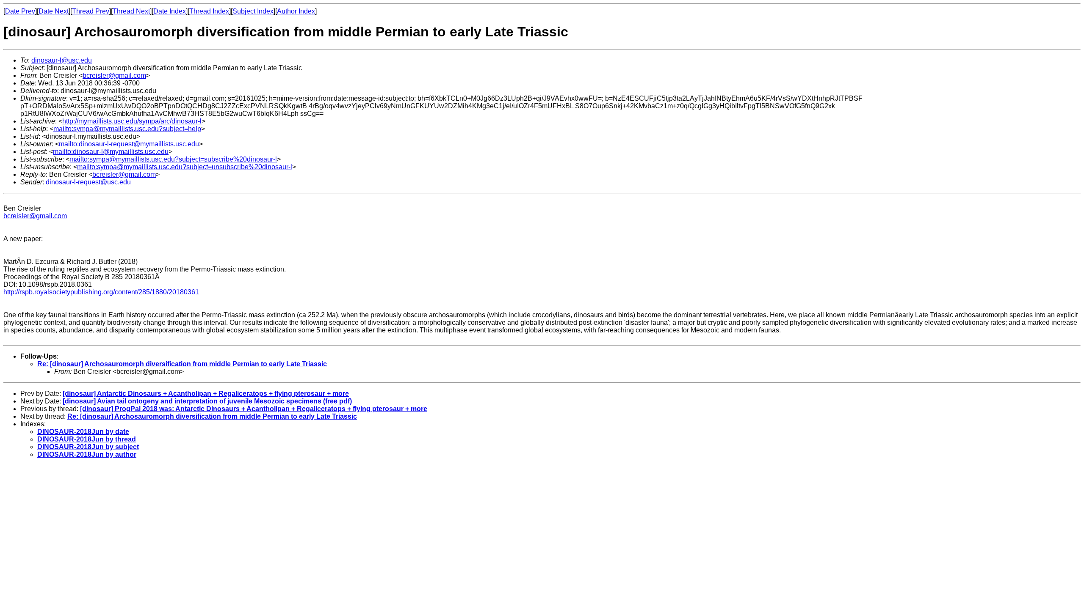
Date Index (169, 11)
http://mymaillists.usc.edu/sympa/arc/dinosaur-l (132, 121)
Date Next (54, 11)
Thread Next (131, 11)
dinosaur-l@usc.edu (61, 60)
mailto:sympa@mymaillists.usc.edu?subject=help (127, 128)
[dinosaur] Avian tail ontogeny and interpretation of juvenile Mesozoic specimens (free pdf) (207, 401)
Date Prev (20, 11)
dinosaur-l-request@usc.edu (88, 182)
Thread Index (209, 11)
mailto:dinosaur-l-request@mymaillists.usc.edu (129, 144)
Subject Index (253, 11)
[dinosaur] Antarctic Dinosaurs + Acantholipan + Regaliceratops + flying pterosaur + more (206, 393)
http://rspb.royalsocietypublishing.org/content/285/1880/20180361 (101, 292)
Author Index (296, 11)
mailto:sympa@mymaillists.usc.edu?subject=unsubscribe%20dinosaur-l (184, 166)
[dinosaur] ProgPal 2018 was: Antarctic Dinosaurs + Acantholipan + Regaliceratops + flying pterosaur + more (253, 408)
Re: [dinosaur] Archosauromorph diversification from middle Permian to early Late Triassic (182, 364)
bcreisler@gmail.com (114, 75)
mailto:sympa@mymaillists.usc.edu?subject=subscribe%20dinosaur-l (173, 159)
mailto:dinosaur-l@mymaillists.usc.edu (111, 151)
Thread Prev (90, 11)
